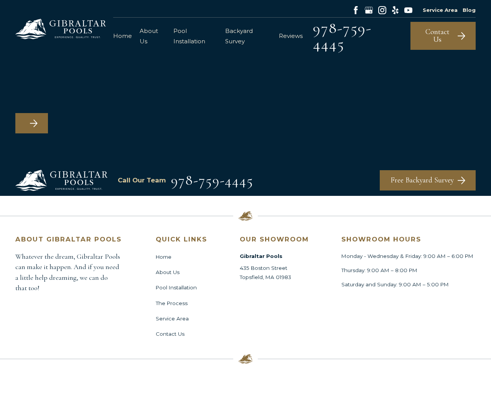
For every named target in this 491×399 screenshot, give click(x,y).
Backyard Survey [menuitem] (239, 36)
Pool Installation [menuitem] (189, 36)
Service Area (440, 10)
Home (163, 257)
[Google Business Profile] (369, 10)
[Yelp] (395, 10)
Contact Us (170, 334)
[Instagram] (382, 10)
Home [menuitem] (122, 35)
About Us (168, 272)
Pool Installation (176, 287)
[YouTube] (408, 10)
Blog (469, 10)
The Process (172, 303)
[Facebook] (356, 10)
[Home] (60, 29)
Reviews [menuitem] (291, 35)
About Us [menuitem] (149, 36)
